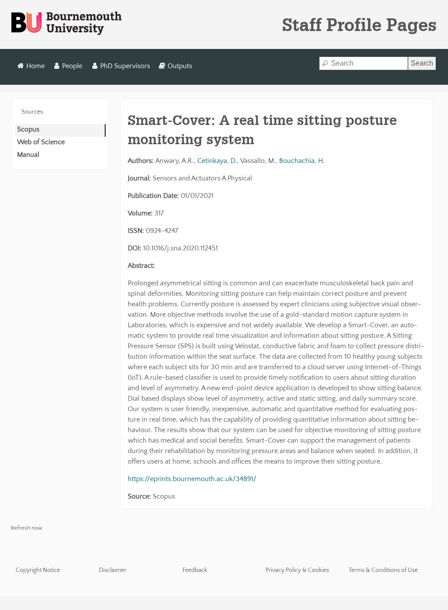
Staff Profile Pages (359, 24)
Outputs (180, 66)
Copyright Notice (38, 570)
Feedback (194, 570)
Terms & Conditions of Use (383, 570)
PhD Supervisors (125, 66)
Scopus (28, 129)
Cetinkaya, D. (217, 161)
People (72, 66)
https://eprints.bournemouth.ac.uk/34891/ (192, 479)
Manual (28, 155)
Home (35, 66)
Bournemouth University (66, 23)
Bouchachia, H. (302, 161)
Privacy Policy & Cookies (297, 570)
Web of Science (41, 142)
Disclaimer (112, 570)
